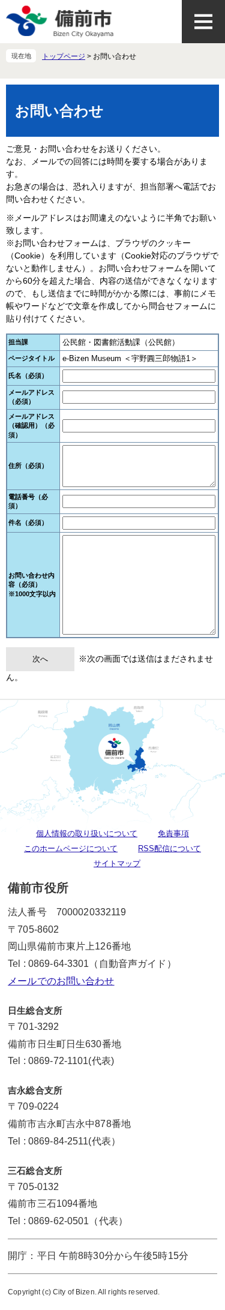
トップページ (63, 56)
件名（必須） (28, 522)
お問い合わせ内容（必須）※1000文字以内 (32, 584)
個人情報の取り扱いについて (86, 833)
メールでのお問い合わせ (61, 981)
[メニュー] (203, 21)
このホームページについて (71, 848)
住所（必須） (28, 465)
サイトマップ (117, 863)
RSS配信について (169, 848)
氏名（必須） (28, 375)
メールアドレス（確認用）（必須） (31, 425)
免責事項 (173, 833)
